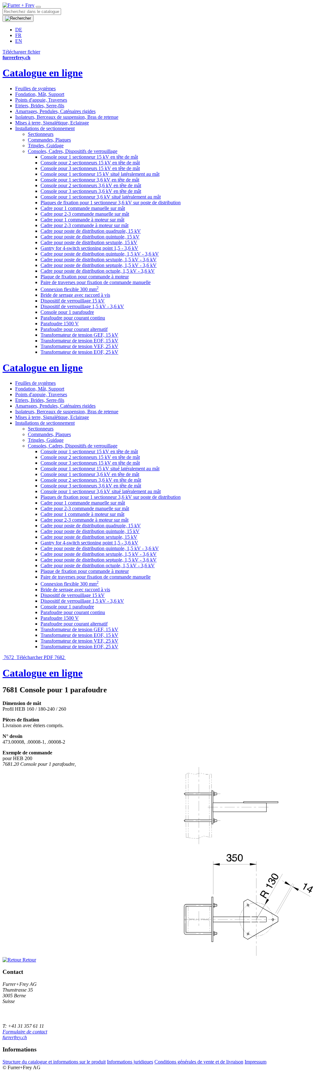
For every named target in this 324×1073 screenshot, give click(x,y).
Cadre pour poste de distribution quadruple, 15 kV (90, 231)
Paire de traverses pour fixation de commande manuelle (95, 282)
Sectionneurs (40, 134)
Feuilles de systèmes (35, 88)
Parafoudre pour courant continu (72, 318)
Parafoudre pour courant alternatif (74, 329)
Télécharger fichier (21, 51)
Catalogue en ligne (43, 73)
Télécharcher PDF (34, 657)
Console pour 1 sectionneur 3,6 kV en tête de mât (89, 179)
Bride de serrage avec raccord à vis (75, 295)
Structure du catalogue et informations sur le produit (54, 1061)
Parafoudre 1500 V (59, 323)
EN (18, 41)
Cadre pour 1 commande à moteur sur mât (82, 219)
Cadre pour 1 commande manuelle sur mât (82, 208)
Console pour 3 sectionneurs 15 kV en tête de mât (90, 168)
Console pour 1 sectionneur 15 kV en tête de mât (89, 157)
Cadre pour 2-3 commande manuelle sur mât (84, 214)
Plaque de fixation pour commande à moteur (84, 276)
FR (18, 35)
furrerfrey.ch (15, 1037)
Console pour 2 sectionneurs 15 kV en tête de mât (90, 162)
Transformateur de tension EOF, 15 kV (79, 340)
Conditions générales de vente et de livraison (198, 1061)
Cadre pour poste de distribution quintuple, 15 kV (90, 236)
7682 (60, 657)
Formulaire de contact (25, 1031)
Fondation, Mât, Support (39, 94)
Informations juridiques (130, 1061)
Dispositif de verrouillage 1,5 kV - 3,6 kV (82, 306)
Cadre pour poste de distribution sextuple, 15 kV (88, 242)
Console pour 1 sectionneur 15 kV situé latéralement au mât (99, 174)
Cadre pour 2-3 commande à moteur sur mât (84, 225)
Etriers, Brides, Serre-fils (39, 105)
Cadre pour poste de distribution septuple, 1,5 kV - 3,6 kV (98, 265)
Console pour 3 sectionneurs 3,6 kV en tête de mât (90, 191)
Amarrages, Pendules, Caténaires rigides (55, 111)
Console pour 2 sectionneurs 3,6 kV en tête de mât (90, 185)
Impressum (255, 1061)
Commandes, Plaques (49, 140)
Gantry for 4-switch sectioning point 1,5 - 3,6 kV (89, 248)
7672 (9, 657)
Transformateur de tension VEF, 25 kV (79, 346)
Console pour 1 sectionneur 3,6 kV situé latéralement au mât (100, 197)
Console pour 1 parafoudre (67, 312)
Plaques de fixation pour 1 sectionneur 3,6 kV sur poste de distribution (110, 202)
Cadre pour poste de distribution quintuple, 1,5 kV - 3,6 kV (99, 254)
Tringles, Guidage (46, 145)
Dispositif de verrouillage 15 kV (72, 300)
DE (18, 29)
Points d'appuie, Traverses (41, 100)
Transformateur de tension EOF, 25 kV (79, 352)
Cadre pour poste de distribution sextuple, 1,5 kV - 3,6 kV (98, 259)
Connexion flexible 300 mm (69, 289)
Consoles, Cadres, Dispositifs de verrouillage (72, 151)
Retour (28, 959)
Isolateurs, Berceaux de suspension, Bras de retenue (66, 117)
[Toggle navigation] (38, 7)
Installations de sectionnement (45, 128)
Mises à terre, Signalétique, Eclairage (52, 122)
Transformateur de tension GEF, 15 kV (79, 335)
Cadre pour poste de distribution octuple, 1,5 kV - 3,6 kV (97, 271)
